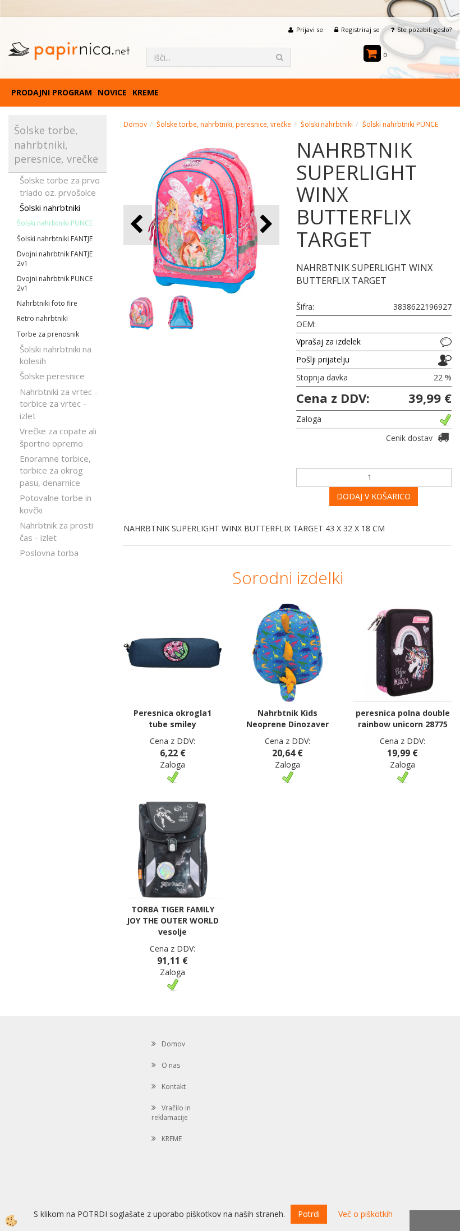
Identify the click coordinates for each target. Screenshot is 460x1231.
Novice (112, 92)
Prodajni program (51, 92)
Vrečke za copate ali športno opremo (58, 436)
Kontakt (174, 1086)
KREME (145, 92)
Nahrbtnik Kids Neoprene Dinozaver (287, 718)
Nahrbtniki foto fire (47, 303)
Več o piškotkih (365, 1214)
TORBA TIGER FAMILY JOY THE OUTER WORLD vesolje (173, 920)
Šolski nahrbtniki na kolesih (55, 354)
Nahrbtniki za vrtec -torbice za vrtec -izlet (59, 403)
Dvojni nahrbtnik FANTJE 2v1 (55, 258)
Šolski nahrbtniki (50, 207)
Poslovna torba (49, 552)
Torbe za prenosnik (48, 334)
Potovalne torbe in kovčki (55, 503)
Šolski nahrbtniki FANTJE (55, 239)
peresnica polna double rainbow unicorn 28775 (403, 718)
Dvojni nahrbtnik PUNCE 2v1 (55, 283)
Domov (135, 124)
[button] (265, 225)
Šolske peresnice (52, 376)
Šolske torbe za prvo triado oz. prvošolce (60, 185)
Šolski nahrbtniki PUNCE (55, 223)
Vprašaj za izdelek (328, 341)
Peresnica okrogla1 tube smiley (172, 718)
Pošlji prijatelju (322, 359)
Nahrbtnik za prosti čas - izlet (56, 531)
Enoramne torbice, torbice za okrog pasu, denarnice (55, 470)
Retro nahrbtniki (42, 318)
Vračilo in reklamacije (171, 1112)
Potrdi (309, 1214)
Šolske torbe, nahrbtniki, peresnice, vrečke (224, 124)
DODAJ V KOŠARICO (374, 496)
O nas (171, 1065)
